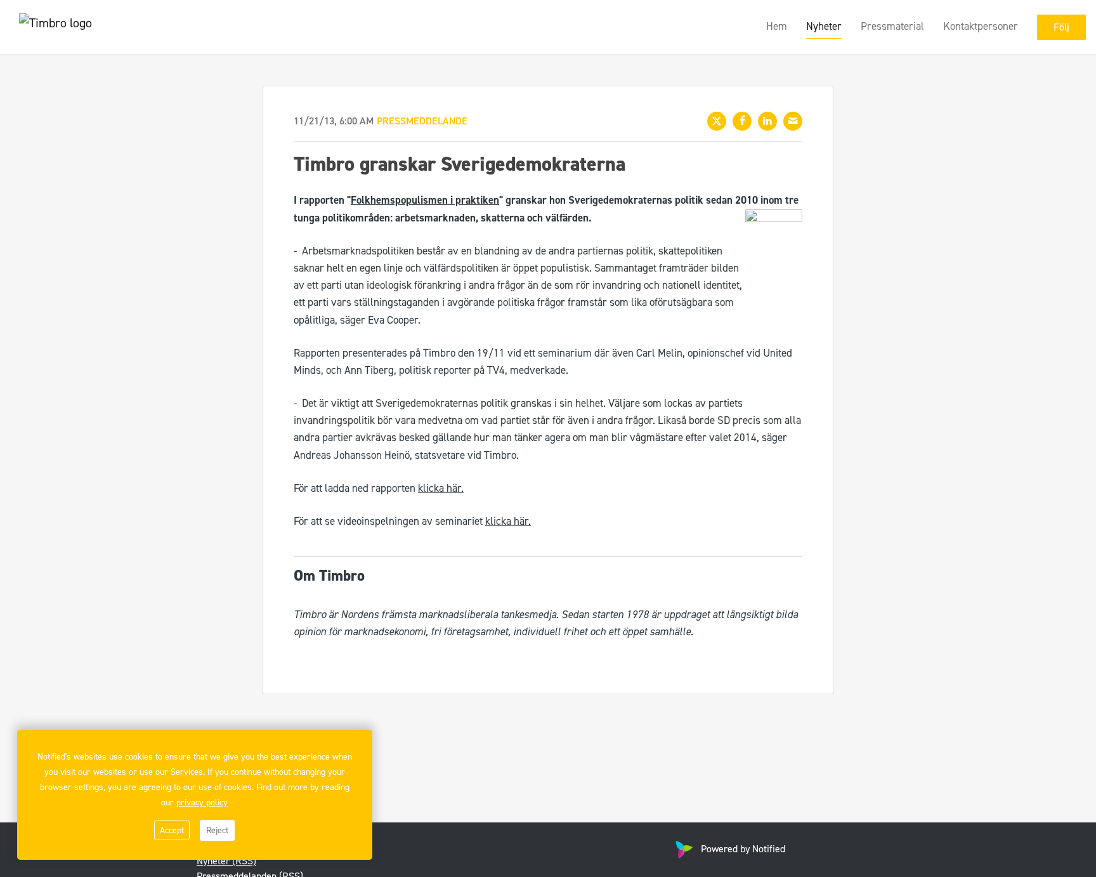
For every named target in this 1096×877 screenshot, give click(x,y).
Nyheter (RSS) (226, 860)
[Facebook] (742, 121)
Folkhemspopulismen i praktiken (425, 200)
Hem (776, 26)
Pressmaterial (892, 26)
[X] (716, 121)
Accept (172, 830)
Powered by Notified (743, 848)
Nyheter (824, 26)
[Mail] (792, 121)
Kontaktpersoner (980, 26)
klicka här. (441, 488)
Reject (217, 830)
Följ (1061, 27)
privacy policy (202, 802)
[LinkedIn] (767, 121)
